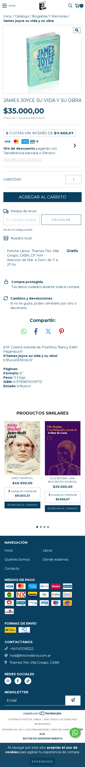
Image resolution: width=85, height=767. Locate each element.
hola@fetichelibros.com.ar (30, 656)
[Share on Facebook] (36, 331)
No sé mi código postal (17, 229)
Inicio (7, 16)
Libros (47, 550)
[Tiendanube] (42, 714)
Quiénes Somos (17, 559)
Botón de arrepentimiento (42, 738)
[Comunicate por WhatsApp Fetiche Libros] (75, 733)
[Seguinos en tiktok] (27, 680)
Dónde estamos (55, 559)
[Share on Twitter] (48, 331)
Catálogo (22, 16)
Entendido (42, 761)
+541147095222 (22, 649)
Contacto (12, 568)
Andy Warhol (22, 478)
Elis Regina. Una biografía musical (62, 480)
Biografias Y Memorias (49, 16)
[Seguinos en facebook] (18, 680)
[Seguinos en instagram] (8, 680)
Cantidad (12, 179)
